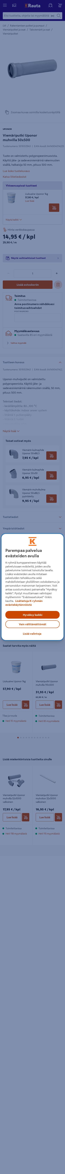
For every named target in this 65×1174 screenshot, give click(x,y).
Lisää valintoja (32, 633)
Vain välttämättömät (32, 624)
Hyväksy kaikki (32, 614)
